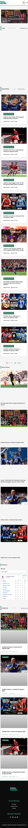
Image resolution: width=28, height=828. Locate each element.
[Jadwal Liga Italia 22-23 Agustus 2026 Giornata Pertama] (14, 102)
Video (3, 28)
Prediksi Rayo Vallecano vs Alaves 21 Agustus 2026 (11, 316)
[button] (27, 3)
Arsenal (4, 581)
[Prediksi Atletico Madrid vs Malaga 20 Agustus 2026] (14, 334)
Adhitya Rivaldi (6, 121)
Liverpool (4, 589)
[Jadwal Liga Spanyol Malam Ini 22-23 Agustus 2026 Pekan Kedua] (14, 234)
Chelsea (4, 598)
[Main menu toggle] (23, 2)
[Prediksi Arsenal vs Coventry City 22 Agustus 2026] (14, 201)
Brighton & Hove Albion (7, 594)
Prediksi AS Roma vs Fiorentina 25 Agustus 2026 (12, 442)
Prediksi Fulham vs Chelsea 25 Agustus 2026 (11, 519)
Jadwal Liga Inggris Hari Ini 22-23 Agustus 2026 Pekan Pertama (13, 183)
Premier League (10, 576)
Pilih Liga (3, 568)
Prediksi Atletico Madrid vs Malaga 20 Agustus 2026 (11, 349)
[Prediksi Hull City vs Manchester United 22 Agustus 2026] (14, 135)
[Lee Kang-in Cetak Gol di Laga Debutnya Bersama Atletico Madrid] (14, 267)
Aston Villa (5, 587)
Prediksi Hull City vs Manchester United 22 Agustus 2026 (13, 150)
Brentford (5, 596)
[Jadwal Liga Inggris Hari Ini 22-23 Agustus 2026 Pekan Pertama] (14, 168)
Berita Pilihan (5, 89)
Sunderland (5, 592)
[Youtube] (12, 817)
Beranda (14, 804)
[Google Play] (17, 817)
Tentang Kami (14, 806)
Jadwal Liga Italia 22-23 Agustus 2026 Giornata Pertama (13, 117)
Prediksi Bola (5, 608)
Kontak (14, 808)
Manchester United (6, 585)
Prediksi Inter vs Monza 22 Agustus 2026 (10, 557)
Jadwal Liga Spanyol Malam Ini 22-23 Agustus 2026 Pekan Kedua (13, 249)
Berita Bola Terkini (8, 114)
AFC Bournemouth (6, 590)
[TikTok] (15, 817)
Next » (19, 363)
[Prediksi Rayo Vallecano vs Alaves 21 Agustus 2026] (14, 301)
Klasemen (4, 564)
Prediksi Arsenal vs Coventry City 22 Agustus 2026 (13, 216)
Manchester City (6, 583)
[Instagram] (10, 817)
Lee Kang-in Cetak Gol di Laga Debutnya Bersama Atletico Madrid (13, 283)
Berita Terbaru (6, 367)
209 (15, 363)
